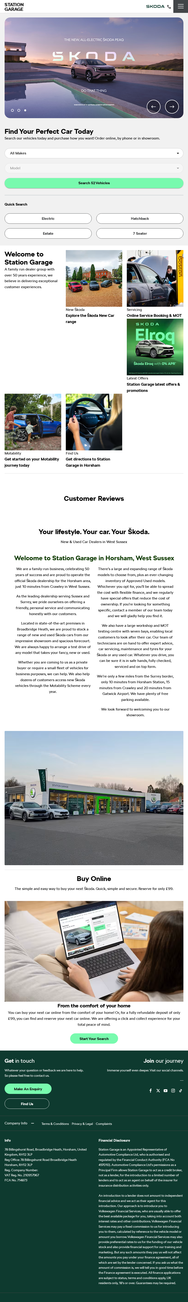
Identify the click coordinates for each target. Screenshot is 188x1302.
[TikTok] (180, 1090)
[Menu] (181, 6)
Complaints (104, 1124)
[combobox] (94, 153)
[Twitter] (158, 1090)
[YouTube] (165, 1090)
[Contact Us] (169, 6)
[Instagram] (173, 1090)
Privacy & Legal (82, 1124)
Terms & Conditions (55, 1124)
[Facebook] (150, 1090)
